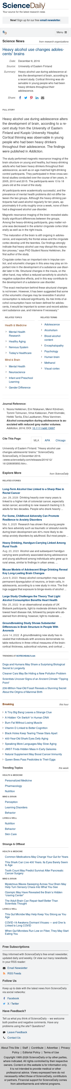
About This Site (10, 1048)
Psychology (51, 351)
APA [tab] (47, 440)
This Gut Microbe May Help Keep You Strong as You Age (35, 915)
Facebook (13, 998)
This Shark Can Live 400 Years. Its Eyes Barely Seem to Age (36, 863)
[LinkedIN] (37, 98)
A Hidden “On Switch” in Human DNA (27, 717)
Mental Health (17, 366)
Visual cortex (52, 368)
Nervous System (18, 347)
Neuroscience (17, 372)
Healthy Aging (17, 341)
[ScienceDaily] (23, 6)
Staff (25, 1048)
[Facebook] (20, 98)
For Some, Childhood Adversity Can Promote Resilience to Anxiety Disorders (30, 517)
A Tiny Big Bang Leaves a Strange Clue (28, 712)
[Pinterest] (31, 98)
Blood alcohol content (52, 338)
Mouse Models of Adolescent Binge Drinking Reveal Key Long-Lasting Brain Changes (35, 571)
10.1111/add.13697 (43, 428)
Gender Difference (20, 387)
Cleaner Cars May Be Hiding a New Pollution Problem (34, 673)
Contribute (37, 1048)
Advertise (52, 1048)
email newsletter (50, 20)
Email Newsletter (17, 968)
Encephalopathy (54, 345)
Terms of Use (51, 1052)
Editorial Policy (31, 1052)
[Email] (43, 98)
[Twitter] (26, 98)
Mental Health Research (17, 333)
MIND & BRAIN (9, 796)
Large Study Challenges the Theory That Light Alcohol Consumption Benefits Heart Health (31, 598)
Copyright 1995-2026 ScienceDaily (24, 1057)
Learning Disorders (16, 807)
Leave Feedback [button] (17, 1032)
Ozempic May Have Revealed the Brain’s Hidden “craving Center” (33, 893)
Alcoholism (50, 330)
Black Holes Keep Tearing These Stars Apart (31, 733)
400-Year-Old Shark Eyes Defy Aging (26, 738)
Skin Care (11, 834)
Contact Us (13, 1037)
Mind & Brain (12, 360)
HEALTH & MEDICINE (12, 775)
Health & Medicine (16, 325)
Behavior (10, 812)
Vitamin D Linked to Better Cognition (26, 728)
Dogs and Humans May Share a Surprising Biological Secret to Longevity (33, 666)
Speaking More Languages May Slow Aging (30, 744)
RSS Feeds (14, 973)
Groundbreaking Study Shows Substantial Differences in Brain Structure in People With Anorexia (30, 626)
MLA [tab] (36, 440)
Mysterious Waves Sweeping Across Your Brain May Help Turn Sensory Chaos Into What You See (35, 885)
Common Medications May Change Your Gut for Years (36, 857)
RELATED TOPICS (13, 317)
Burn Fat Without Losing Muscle (23, 722)
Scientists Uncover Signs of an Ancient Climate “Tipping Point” (35, 680)
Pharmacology (13, 786)
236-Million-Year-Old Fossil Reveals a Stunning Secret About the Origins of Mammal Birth (34, 690)
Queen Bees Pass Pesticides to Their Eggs (30, 759)
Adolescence (52, 324)
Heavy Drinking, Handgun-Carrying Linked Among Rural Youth (34, 544)
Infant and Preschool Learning (21, 380)
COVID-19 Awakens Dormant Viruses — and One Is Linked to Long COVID (35, 924)
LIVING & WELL (9, 817)
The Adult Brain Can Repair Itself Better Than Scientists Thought (31, 902)
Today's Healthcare (20, 353)
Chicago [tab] (61, 440)
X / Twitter (13, 1003)
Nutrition (10, 791)
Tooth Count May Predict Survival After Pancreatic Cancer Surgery (34, 871)
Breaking (8, 704)
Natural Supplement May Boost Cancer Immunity (33, 754)
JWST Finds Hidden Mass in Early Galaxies (30, 749)
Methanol (49, 363)
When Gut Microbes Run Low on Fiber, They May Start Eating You (37, 932)
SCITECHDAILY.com (25, 655)
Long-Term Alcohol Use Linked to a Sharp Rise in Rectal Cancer (33, 491)
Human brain (52, 357)
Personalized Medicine (18, 780)
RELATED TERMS (48, 317)
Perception (11, 802)
